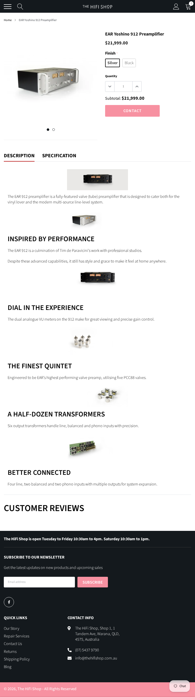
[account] (176, 6)
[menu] (7, 6)
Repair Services (16, 636)
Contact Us (13, 644)
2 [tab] (53, 129)
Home (8, 20)
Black (129, 63)
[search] (20, 6)
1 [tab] (48, 129)
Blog (7, 667)
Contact (132, 111)
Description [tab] (19, 156)
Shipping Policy (17, 659)
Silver (112, 63)
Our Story (11, 628)
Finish (111, 53)
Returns (10, 651)
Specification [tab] (59, 156)
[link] (9, 602)
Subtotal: (113, 98)
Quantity (111, 76)
